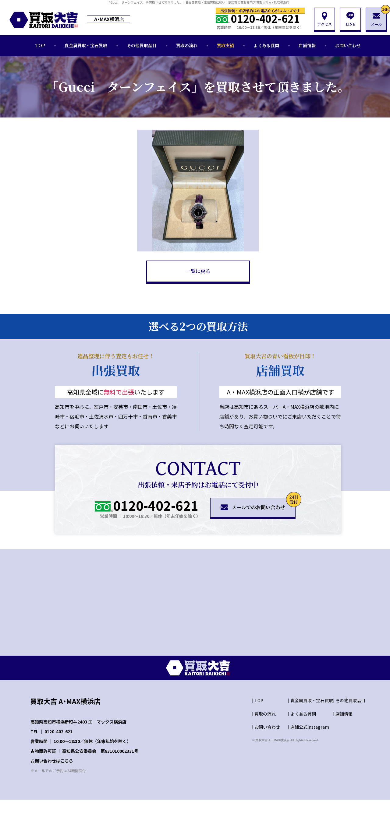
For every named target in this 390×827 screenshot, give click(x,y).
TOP (40, 45)
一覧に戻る (198, 271)
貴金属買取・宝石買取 (86, 45)
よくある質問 (266, 45)
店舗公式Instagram (309, 727)
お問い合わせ (348, 45)
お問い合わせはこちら (51, 761)
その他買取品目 (142, 45)
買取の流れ (186, 45)
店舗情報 (307, 45)
